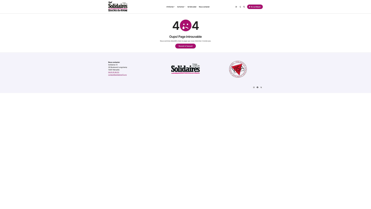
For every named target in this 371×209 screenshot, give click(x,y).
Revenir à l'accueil (185, 46)
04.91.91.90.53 (113, 72)
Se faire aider (192, 7)
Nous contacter (204, 7)
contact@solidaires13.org (117, 75)
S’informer (170, 7)
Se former (180, 7)
